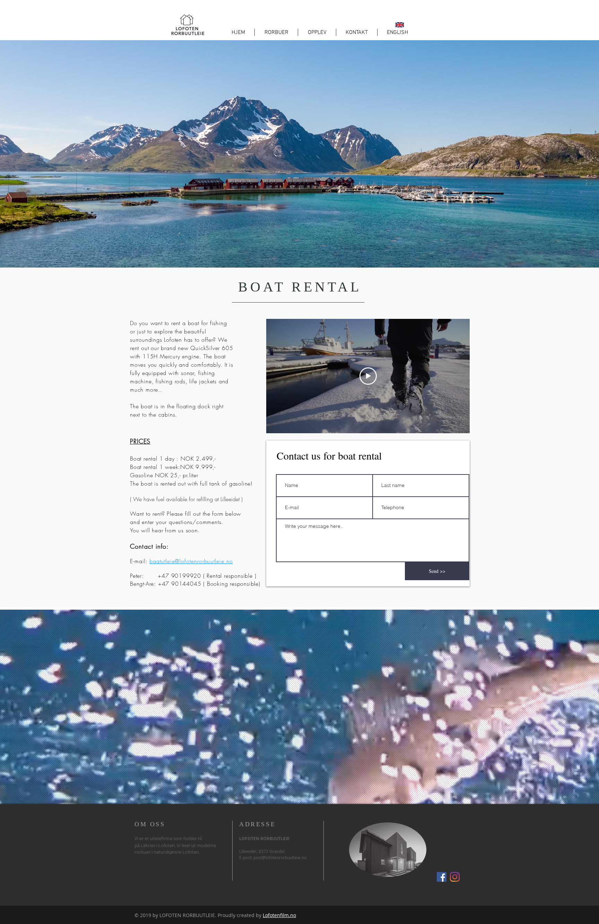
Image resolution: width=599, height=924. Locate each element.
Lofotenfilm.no (279, 915)
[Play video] (368, 376)
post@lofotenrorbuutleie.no (279, 857)
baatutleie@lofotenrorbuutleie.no (191, 561)
